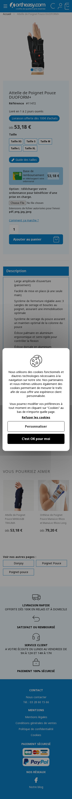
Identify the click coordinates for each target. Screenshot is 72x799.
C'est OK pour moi (36, 439)
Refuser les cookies (36, 417)
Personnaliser (36, 426)
